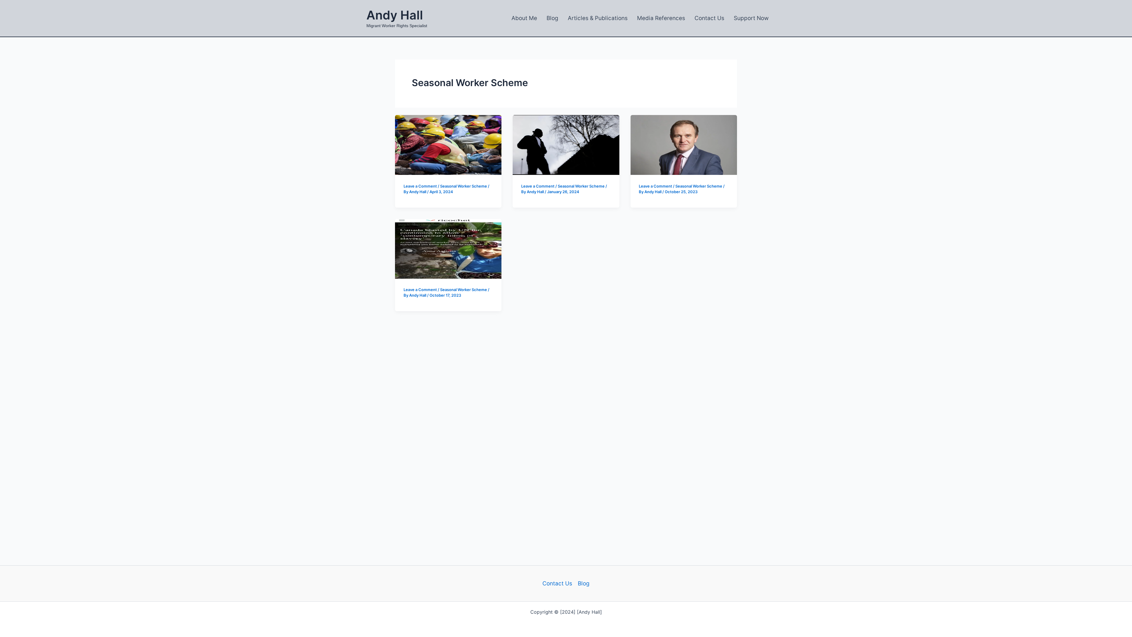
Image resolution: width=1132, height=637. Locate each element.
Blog (584, 583)
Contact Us (557, 583)
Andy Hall (394, 15)
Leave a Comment (420, 186)
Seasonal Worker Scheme (463, 186)
